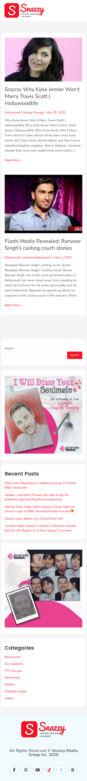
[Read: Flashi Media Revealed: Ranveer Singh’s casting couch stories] (43, 204)
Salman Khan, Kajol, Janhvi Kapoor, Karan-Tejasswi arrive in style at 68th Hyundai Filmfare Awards (40, 509)
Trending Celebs (16, 691)
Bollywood (12, 257)
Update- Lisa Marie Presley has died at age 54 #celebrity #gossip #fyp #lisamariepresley (36, 497)
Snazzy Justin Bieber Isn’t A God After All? (34, 518)
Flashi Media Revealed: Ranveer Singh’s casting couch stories (43, 244)
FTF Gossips (13, 671)
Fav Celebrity (14, 664)
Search (9, 348)
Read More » (13, 160)
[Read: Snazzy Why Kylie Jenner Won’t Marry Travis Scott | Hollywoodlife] (43, 59)
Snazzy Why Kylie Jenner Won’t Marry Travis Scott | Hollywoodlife (42, 96)
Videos (9, 698)
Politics (10, 684)
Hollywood (12, 112)
